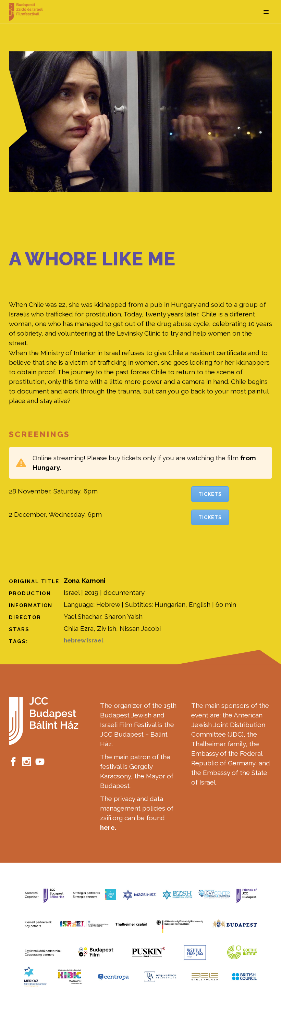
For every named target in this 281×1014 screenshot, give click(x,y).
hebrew (75, 640)
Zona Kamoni (85, 580)
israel (95, 640)
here (107, 827)
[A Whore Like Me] (140, 121)
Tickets (210, 494)
